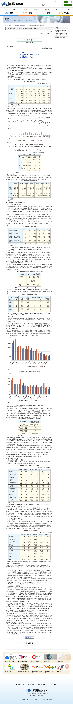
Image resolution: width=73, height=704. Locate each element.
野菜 (30, 13)
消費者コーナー (57, 9)
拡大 (70, 1)
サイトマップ (53, 1)
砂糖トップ (58, 28)
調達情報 (36, 9)
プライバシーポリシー (31, 684)
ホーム (6, 25)
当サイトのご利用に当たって (43, 684)
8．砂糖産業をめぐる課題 (26, 57)
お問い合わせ (68, 5)
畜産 (11, 13)
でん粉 (66, 13)
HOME (5, 9)
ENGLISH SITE (46, 1)
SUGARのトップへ (25, 645)
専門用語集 (67, 9)
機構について (16, 9)
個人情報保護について (21, 684)
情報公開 (26, 9)
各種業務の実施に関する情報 (61, 31)
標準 (66, 1)
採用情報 (47, 9)
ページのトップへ (29, 637)
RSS (52, 684)
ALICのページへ (35, 645)
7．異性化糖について (25, 56)
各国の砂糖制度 (16, 25)
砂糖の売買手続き (60, 37)
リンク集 (55, 684)
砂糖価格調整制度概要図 (62, 34)
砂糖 (48, 13)
